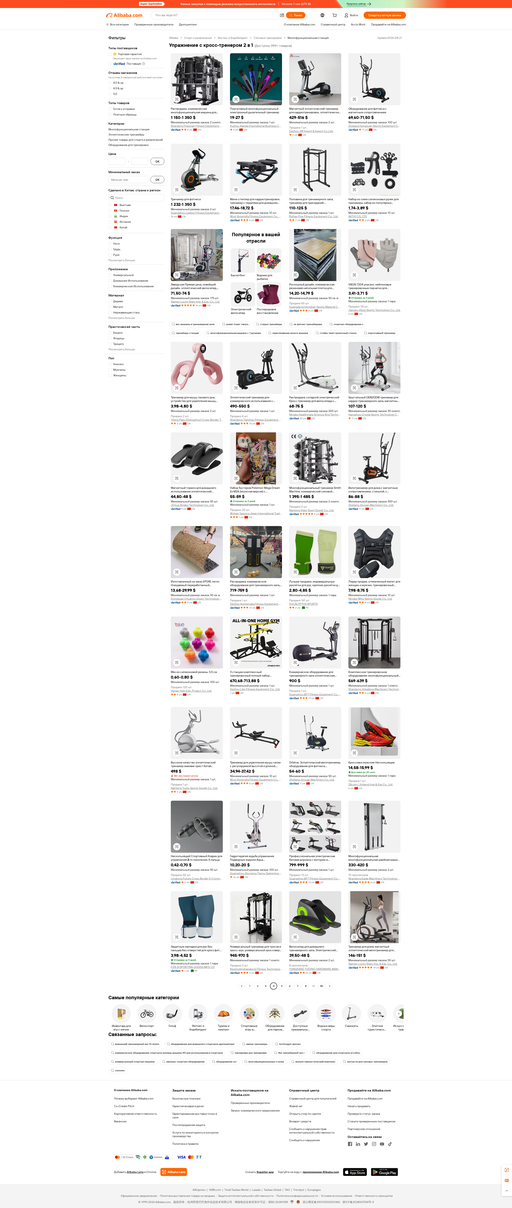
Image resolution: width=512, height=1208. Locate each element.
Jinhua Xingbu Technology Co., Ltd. (192, 505)
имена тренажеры (256, 1044)
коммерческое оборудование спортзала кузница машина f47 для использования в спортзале (169, 1052)
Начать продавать (359, 1106)
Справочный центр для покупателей (312, 1098)
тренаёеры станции (187, 333)
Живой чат (296, 1106)
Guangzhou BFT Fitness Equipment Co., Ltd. (315, 694)
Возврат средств (300, 1121)
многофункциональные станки (266, 1061)
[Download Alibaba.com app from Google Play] (384, 1172)
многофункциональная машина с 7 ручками (235, 333)
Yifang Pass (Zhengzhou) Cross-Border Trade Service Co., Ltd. (197, 419)
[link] (507, 1170)
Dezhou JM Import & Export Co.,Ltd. (311, 131)
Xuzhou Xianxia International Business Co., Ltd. (256, 126)
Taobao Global (272, 1189)
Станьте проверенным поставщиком (371, 1121)
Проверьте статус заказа (364, 1113)
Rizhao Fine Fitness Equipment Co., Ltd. (313, 216)
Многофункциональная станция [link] (308, 37)
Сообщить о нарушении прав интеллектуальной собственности (311, 1130)
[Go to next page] (329, 986)
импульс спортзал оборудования (185, 1061)
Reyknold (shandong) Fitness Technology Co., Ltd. (256, 969)
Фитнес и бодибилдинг (233, 37)
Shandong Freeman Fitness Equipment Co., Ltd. (197, 126)
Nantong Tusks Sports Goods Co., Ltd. (194, 788)
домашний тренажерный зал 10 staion (137, 1044)
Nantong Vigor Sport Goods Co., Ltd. (311, 510)
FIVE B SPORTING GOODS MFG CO (193, 967)
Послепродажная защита (188, 1125)
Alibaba (173, 37)
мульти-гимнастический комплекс (315, 1061)
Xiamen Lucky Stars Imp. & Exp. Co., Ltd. (195, 301)
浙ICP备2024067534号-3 (358, 1202)
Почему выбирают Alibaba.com (133, 1098)
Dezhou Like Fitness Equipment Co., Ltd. (255, 689)
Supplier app (265, 1172)
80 (321, 986)
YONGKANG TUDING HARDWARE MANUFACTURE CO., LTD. (315, 969)
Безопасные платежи (186, 1098)
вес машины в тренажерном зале (195, 324)
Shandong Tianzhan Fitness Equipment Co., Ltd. (256, 419)
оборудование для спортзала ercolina (338, 1052)
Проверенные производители (250, 1103)
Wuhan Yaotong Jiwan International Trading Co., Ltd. (256, 513)
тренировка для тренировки (251, 1052)
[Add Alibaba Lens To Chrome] (173, 1172)
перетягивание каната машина (290, 333)
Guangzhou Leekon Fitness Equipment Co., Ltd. (197, 212)
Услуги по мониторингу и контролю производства (195, 1134)
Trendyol (298, 1189)
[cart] (335, 15)
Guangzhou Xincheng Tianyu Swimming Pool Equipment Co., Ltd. (256, 873)
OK (157, 161)
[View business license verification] (292, 1202)
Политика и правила (185, 1143)
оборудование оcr (226, 1061)
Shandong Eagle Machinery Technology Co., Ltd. (374, 878)
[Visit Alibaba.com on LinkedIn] (358, 1144)
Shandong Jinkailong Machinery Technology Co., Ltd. (374, 689)
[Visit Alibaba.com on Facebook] (350, 1144)
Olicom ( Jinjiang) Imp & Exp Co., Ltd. (370, 784)
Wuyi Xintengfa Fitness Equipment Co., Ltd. (256, 216)
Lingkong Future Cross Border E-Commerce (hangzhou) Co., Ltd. (197, 878)
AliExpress (199, 1189)
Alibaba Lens (135, 1172)
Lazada (256, 1189)
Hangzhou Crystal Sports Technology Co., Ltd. (374, 414)
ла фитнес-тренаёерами (308, 324)
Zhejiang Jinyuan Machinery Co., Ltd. (371, 505)
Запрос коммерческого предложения (255, 1110)
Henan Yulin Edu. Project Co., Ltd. (191, 690)
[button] (282, 15)
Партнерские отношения (364, 1129)
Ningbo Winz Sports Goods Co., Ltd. (370, 598)
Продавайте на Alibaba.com (365, 1098)
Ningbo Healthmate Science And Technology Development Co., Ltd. (315, 414)
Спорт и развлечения (198, 37)
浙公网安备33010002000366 (321, 1202)
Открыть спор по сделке (305, 1113)
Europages (314, 1189)
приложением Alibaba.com (321, 1172)
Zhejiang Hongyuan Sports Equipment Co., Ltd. (374, 126)
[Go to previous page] (241, 986)
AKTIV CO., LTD (357, 216)
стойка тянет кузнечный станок (338, 333)
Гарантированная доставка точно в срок (194, 1115)
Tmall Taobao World (236, 1189)
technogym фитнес (290, 1044)
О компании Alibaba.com (130, 1090)
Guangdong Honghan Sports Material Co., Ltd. (315, 306)
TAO (287, 1189)
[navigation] (136, 512)
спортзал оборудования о (348, 324)
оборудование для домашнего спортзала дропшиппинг (203, 1044)
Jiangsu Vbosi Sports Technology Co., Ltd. (374, 310)
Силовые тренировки (268, 37)
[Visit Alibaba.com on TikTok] (390, 1144)
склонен (120, 1070)
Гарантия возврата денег (188, 1106)
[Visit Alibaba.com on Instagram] (374, 1144)
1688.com (215, 1189)
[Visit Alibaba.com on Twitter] (366, 1144)
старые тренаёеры (271, 324)
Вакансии (120, 1121)
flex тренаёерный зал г (291, 1052)
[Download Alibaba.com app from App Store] (355, 1172)
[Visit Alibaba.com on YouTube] (382, 1144)
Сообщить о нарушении (304, 1140)
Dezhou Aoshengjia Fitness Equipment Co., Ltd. (256, 604)
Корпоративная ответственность (135, 1113)
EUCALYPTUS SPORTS (303, 604)
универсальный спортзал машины (135, 1061)
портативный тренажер (381, 333)
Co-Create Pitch (124, 1106)
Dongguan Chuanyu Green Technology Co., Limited (197, 598)
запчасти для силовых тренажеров (367, 1061)
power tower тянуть (237, 324)
